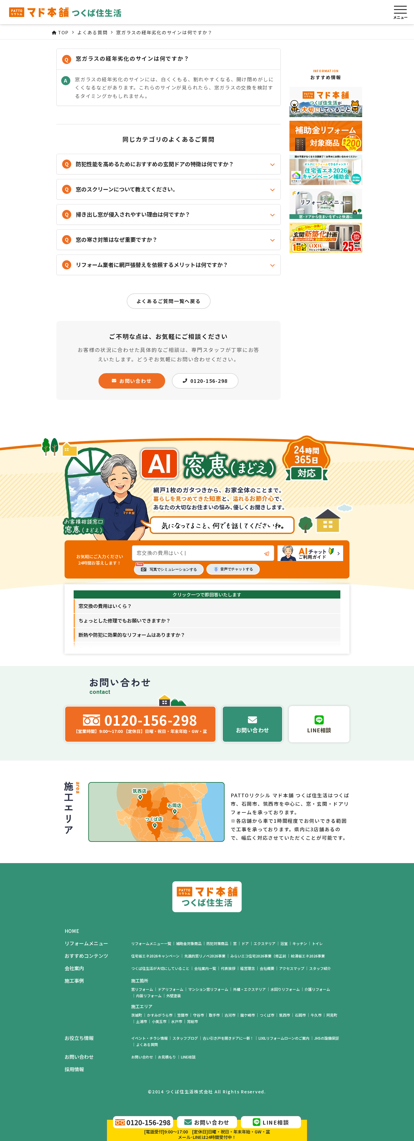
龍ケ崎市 (247, 1015)
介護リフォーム (317, 989)
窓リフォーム (142, 989)
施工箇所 (139, 980)
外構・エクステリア (249, 989)
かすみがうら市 (159, 1015)
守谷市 (198, 1015)
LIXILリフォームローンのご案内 (284, 1038)
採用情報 (74, 1069)
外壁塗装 (173, 995)
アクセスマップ (291, 968)
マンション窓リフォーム (208, 989)
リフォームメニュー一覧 (151, 943)
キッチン (299, 943)
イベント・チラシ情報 (149, 1038)
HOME (72, 931)
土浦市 (141, 1021)
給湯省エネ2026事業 (308, 955)
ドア (245, 943)
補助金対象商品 (189, 943)
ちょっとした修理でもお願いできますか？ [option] (124, 620)
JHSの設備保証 (326, 1038)
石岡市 (300, 1015)
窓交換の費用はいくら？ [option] (105, 605)
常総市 (192, 1021)
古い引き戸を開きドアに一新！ (228, 1038)
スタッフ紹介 (320, 968)
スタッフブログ (185, 1038)
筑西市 (284, 1015)
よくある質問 (147, 1044)
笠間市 (182, 1015)
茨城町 (136, 1015)
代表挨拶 (228, 968)
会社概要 (267, 968)
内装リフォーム (149, 995)
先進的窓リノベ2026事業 (204, 955)
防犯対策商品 (217, 943)
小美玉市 (159, 1021)
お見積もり (167, 1056)
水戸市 (176, 1021)
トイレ (317, 943)
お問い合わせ (135, 380)
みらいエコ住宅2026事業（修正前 (258, 955)
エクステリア (264, 943)
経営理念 (247, 968)
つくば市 (267, 1015)
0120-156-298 (209, 380)
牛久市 (316, 1015)
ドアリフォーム (170, 989)
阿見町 (331, 1015)
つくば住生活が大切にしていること (160, 968)
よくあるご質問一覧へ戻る (168, 301)
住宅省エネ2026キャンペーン (155, 955)
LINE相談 (188, 1056)
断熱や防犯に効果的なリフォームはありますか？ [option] (131, 634)
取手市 (214, 1015)
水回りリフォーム (285, 989)
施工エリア (141, 1006)
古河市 (230, 1015)
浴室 (284, 943)
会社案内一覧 (205, 968)
